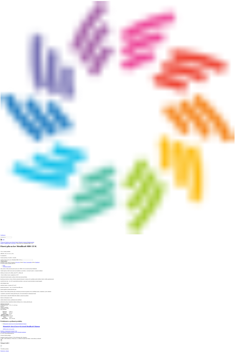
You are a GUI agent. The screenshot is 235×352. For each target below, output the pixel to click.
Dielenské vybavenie (23, 242)
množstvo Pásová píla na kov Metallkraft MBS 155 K (10, 259)
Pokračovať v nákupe (4, 350)
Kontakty (12, 331)
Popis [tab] (4, 265)
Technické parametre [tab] (7, 266)
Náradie (13, 242)
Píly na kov (13, 243)
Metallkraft (37, 262)
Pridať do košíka (4, 261)
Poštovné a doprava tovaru (12, 332)
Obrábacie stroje (8, 242)
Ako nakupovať (3, 332)
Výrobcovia (2, 242)
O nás (16, 331)
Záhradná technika (30, 242)
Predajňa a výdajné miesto (5, 331)
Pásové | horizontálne (27, 262)
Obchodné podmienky (21, 332)
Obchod (2, 243)
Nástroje (16, 242)
